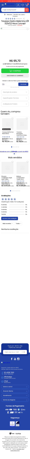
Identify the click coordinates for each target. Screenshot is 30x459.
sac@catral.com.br (15, 450)
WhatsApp (10, 377)
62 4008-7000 (20, 449)
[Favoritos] (23, 5)
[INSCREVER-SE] (23, 352)
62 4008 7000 (9, 373)
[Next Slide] (28, 1)
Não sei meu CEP (14, 87)
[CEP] (15, 84)
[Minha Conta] (18, 5)
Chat (7, 381)
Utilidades (9, 14)
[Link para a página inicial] (4, 14)
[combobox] (15, 10)
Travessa (15, 16)
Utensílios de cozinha (19, 14)
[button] (15, 66)
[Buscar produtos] (27, 10)
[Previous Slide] (2, 1)
